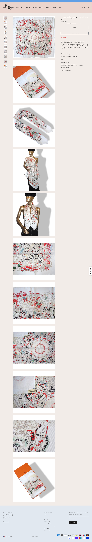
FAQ (45, 515)
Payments (46, 517)
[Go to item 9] (5, 56)
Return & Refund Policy (49, 526)
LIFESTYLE (54, 7)
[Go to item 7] (5, 47)
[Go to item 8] (5, 52)
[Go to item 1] (5, 18)
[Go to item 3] (5, 28)
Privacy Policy (47, 521)
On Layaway (47, 528)
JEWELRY (35, 7)
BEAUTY (47, 7)
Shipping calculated (71, 23)
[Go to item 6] (5, 42)
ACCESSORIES (27, 7)
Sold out (74, 27)
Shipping (46, 519)
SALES (59, 7)
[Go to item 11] (5, 66)
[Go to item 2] (5, 23)
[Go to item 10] (5, 61)
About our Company (48, 512)
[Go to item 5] (5, 37)
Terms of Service (48, 523)
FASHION (41, 7)
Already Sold (47, 530)
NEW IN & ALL (19, 7)
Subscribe (73, 522)
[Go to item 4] (5, 32)
